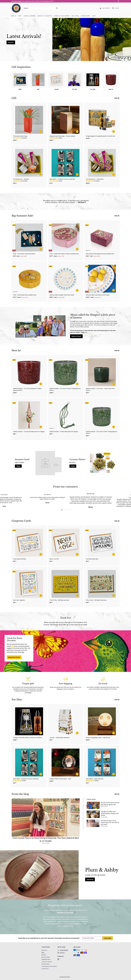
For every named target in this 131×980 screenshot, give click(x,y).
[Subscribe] (90, 503)
